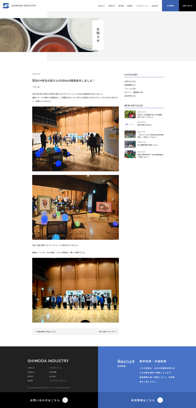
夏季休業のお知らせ (144, 125)
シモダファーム (142, 6)
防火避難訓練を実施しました (147, 145)
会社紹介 (155, 6)
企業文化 (111, 6)
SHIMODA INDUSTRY (48, 361)
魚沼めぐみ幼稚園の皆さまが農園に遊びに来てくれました (150, 116)
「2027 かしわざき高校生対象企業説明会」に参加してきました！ (150, 136)
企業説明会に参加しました (46, 331)
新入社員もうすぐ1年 (107, 331)
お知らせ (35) (130, 81)
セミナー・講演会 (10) (133, 92)
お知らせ (101, 6)
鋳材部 (121, 6)
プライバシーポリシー (58, 381)
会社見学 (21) (130, 95)
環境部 (129, 6)
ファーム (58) (130, 88)
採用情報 (53, 372)
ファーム (36, 87)
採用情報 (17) (130, 85)
